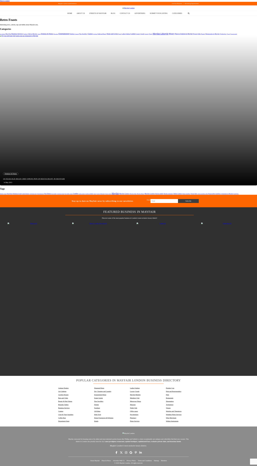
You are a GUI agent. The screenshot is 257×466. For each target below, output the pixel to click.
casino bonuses (25, 193)
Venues (168, 408)
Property (203, 34)
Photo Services (134, 421)
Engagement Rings (100, 395)
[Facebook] (116, 452)
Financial (77, 34)
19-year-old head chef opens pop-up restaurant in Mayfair (34, 179)
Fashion (72, 34)
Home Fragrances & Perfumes (103, 418)
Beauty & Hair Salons (65, 401)
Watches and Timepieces (174, 411)
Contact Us (125, 13)
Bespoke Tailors (63, 405)
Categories (177, 13)
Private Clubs (197, 34)
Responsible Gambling (214, 193)
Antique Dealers (63, 388)
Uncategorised (233, 34)
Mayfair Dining (140, 193)
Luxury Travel (148, 34)
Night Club (133, 408)
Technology (223, 34)
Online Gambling (186, 193)
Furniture (97, 408)
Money (171, 34)
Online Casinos (177, 193)
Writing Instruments (172, 421)
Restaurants (169, 398)
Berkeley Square (3, 193)
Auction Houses (63, 395)
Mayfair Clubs (133, 193)
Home (69, 13)
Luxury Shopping (101, 193)
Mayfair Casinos (124, 193)
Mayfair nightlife (159, 193)
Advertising (139, 13)
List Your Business (177, 3)
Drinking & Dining (47, 34)
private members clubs (202, 193)
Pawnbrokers (134, 414)
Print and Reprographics (173, 391)
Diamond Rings (99, 388)
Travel (228, 34)
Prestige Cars (170, 388)
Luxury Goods (140, 34)
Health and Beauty (101, 34)
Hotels (119, 34)
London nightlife (89, 193)
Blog (113, 13)
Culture (38, 34)
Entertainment (64, 34)
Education (55, 34)
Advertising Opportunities (192, 3)
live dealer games (69, 193)
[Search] (188, 13)
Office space (134, 411)
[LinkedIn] (140, 452)
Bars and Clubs (63, 398)
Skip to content (5, 1)
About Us (81, 13)
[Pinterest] (135, 452)
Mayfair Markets (135, 395)
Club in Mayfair (32, 34)
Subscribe (188, 201)
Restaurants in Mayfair (212, 34)
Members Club (134, 398)
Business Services (17, 34)
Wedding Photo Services (174, 414)
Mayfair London (150, 193)
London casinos (82, 193)
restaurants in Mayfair (227, 193)
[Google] (131, 452)
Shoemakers (170, 401)
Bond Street (10, 193)
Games (90, 34)
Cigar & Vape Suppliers (65, 414)
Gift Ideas (95, 34)
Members (164, 460)
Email (148, 200)
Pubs (167, 395)
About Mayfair (95, 460)
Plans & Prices (106, 460)
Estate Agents (98, 398)
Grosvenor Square (60, 193)
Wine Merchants (171, 418)
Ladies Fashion (126, 34)
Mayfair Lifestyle (160, 33)
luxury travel (108, 193)
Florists (96, 405)
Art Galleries (2, 34)
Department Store (63, 421)
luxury (95, 193)
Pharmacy (133, 418)
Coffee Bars (62, 418)
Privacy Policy (131, 460)
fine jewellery (54, 193)
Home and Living (112, 34)
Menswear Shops (135, 401)
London (133, 34)
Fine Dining (47, 193)
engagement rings (33, 193)
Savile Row (236, 193)
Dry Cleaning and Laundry (102, 391)
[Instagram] (126, 452)
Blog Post (8, 34)
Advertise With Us (119, 460)
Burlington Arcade (17, 193)
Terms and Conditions (145, 460)
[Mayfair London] (128, 8)
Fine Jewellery (83, 34)
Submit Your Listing (159, 13)
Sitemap (156, 460)
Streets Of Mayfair (97, 13)
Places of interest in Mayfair (184, 34)
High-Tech (97, 414)
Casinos (25, 34)
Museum (133, 405)
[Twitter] (121, 452)
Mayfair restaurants (168, 193)
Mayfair (115, 193)
